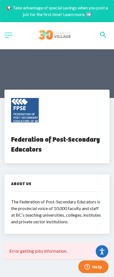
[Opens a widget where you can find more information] (93, 267)
